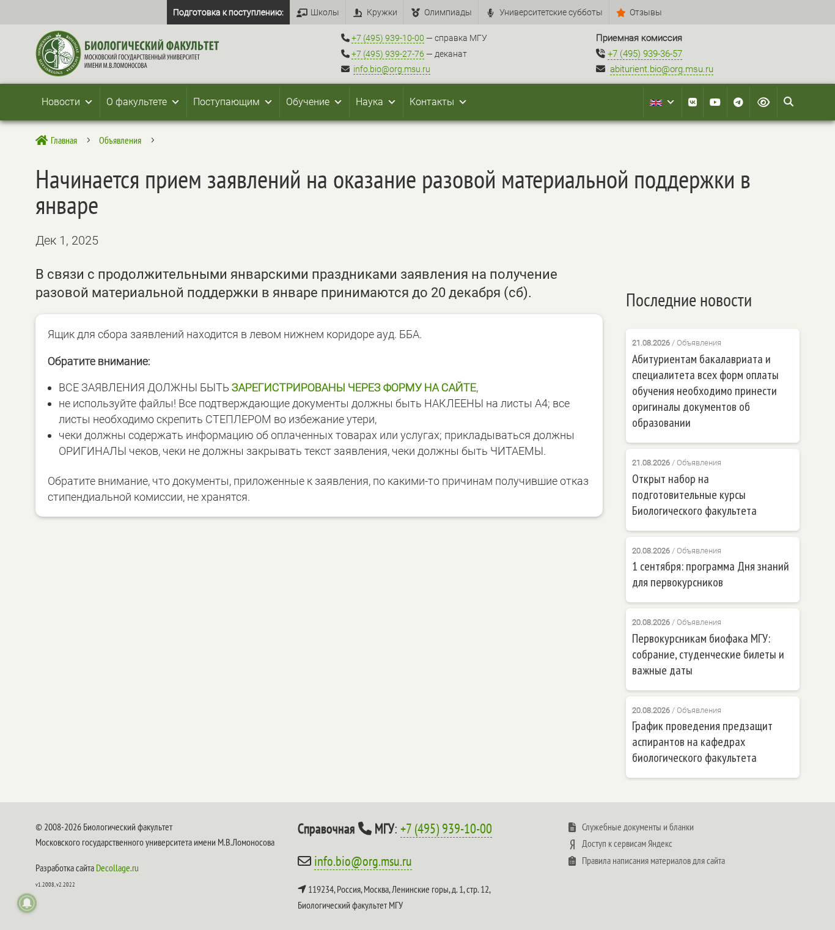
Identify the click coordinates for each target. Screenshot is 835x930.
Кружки (382, 12)
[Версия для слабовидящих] (763, 102)
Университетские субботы (551, 12)
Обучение (307, 102)
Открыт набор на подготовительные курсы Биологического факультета (694, 495)
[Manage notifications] (27, 903)
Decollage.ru (117, 868)
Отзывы (646, 12)
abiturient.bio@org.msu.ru (661, 69)
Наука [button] (369, 102)
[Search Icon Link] (789, 102)
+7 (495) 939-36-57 (645, 53)
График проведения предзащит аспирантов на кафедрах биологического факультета (702, 742)
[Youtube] (715, 102)
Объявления (699, 342)
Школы (325, 12)
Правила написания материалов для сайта (653, 860)
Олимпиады (448, 12)
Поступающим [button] (226, 102)
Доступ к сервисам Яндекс (627, 843)
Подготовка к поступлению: (228, 12)
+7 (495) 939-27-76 (387, 54)
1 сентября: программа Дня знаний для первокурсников (710, 574)
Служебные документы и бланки (638, 827)
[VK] (692, 102)
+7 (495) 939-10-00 (387, 38)
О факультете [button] (136, 102)
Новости (61, 102)
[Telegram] (738, 102)
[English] (663, 102)
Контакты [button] (432, 102)
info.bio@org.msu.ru (391, 69)
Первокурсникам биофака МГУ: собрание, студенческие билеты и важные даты (708, 654)
